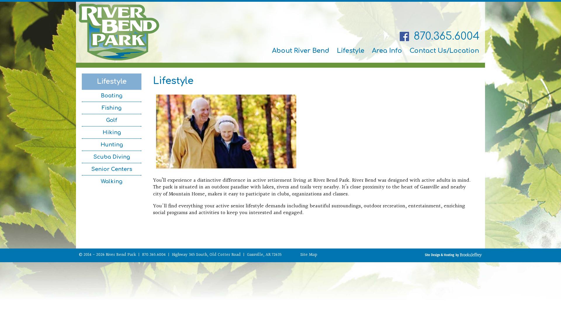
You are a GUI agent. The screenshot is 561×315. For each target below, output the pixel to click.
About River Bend (300, 50)
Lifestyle (350, 50)
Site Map (308, 254)
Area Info (387, 50)
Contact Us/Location (444, 50)
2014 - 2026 (94, 254)
